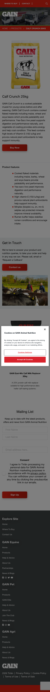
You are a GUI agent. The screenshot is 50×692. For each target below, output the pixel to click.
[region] (25, 346)
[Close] (45, 329)
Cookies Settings (25, 352)
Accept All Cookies (25, 359)
